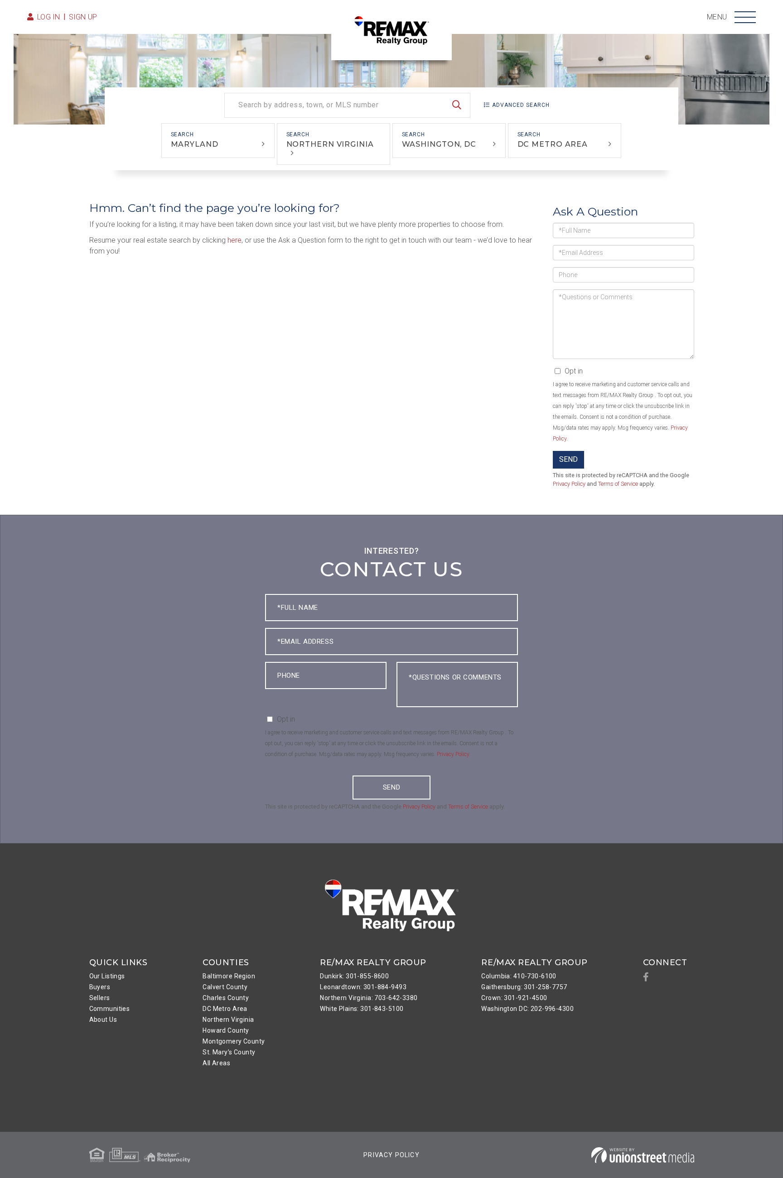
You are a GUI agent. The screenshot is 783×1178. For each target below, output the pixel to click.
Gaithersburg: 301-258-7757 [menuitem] (524, 987)
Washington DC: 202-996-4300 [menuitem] (527, 1008)
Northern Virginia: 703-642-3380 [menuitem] (368, 997)
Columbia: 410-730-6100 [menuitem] (518, 976)
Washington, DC (439, 144)
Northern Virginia (330, 144)
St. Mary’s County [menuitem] (229, 1052)
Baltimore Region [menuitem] (229, 976)
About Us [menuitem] (103, 1019)
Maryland (194, 144)
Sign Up (83, 17)
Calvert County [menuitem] (225, 987)
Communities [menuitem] (109, 1008)
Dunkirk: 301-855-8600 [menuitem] (354, 976)
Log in (48, 17)
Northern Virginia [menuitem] (228, 1019)
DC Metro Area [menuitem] (225, 1008)
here (234, 240)
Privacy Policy (569, 483)
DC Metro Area (552, 144)
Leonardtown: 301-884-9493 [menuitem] (363, 987)
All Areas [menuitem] (216, 1063)
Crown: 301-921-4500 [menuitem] (514, 997)
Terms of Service (618, 483)
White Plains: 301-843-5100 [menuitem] (361, 1008)
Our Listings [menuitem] (107, 976)
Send (568, 459)
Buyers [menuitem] (100, 987)
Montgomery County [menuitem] (234, 1041)
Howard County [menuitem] (226, 1030)
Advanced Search (521, 105)
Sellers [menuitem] (99, 997)
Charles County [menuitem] (226, 997)
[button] (456, 105)
